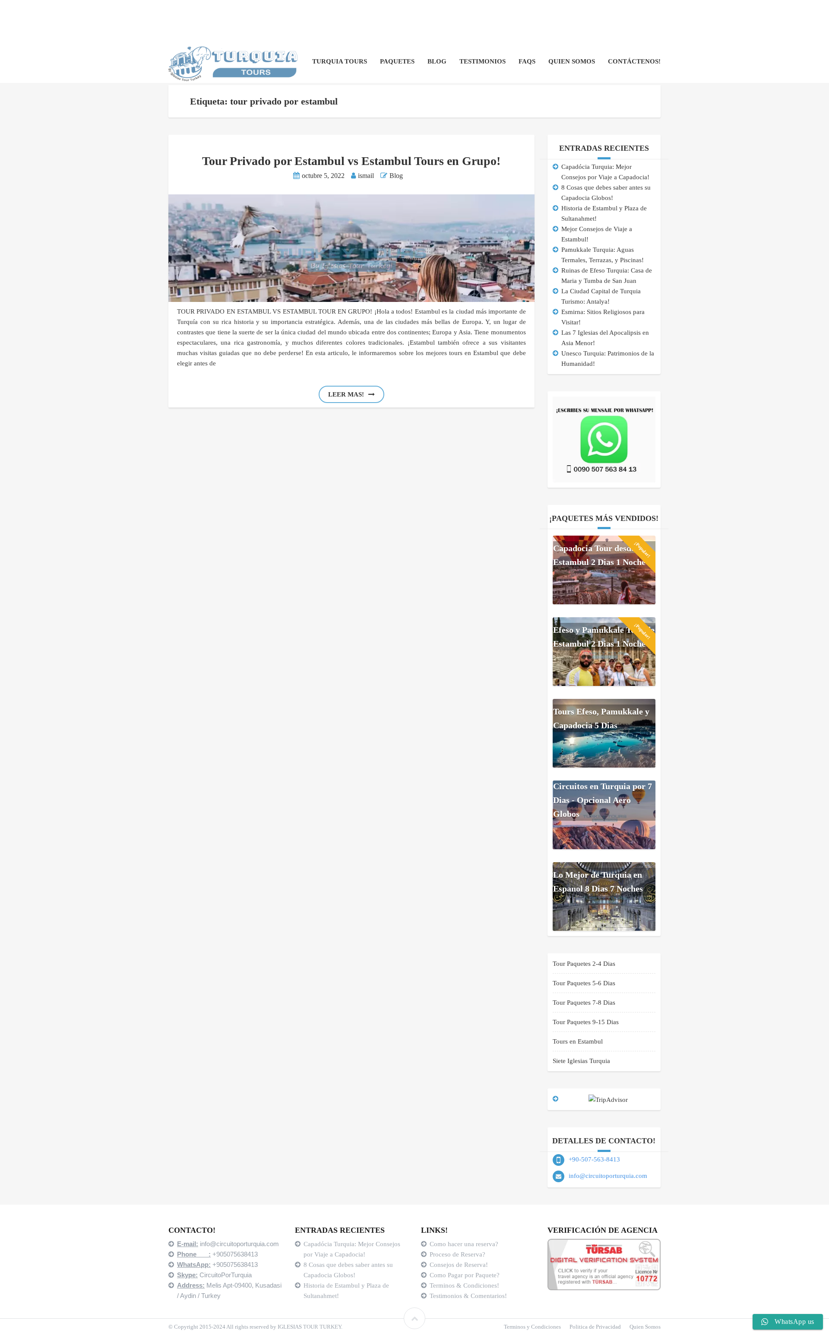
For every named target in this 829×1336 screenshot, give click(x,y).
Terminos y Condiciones (532, 1326)
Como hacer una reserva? (464, 1244)
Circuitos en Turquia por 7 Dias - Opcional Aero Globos (602, 800)
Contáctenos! (634, 61)
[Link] (414, 1318)
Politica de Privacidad (595, 1326)
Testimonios (482, 61)
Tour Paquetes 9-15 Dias (586, 1022)
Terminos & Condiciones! (464, 1285)
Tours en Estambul (578, 1041)
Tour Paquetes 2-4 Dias (584, 963)
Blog (436, 61)
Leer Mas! (346, 394)
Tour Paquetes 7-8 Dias (584, 1002)
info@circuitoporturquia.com (608, 1175)
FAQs (527, 61)
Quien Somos (571, 61)
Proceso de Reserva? (458, 1254)
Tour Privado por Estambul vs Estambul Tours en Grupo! (351, 161)
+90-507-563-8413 (594, 1159)
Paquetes (397, 61)
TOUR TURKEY (322, 1326)
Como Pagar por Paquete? (465, 1275)
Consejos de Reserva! (460, 1264)
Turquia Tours (339, 61)
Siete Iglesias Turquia (581, 1060)
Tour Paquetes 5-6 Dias (584, 983)
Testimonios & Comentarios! (468, 1295)
